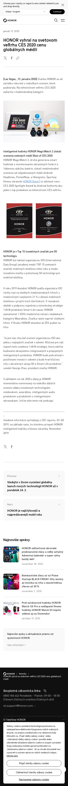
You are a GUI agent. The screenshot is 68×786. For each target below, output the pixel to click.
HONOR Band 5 (31, 181)
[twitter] (5, 58)
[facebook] (12, 58)
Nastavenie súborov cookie (34, 779)
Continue (57, 12)
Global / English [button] (12, 12)
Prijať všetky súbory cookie (34, 763)
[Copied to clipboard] (18, 58)
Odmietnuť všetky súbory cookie (34, 772)
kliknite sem (12, 756)
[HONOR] (11, 674)
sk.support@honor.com (18, 705)
